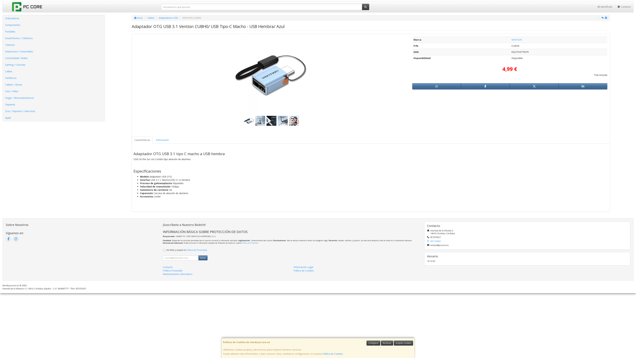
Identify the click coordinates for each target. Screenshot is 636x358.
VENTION (516, 39)
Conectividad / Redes (16, 58)
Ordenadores (12, 18)
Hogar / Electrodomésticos (19, 97)
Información (162, 140)
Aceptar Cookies (403, 343)
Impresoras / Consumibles (19, 51)
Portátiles (10, 31)
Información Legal (303, 267)
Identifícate (606, 6)
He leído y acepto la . (186, 250)
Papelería (10, 104)
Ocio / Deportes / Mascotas (20, 111)
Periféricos (11, 78)
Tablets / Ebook (13, 84)
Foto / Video (11, 91)
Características (142, 140)
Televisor (10, 44)
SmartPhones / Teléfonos (19, 38)
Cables (8, 71)
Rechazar (387, 343)
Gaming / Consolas (15, 64)
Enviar (203, 257)
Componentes (12, 25)
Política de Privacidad (250, 243)
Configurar (373, 343)
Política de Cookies (332, 353)
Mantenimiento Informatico (177, 274)
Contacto (625, 6)
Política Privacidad (172, 270)
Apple (8, 117)
